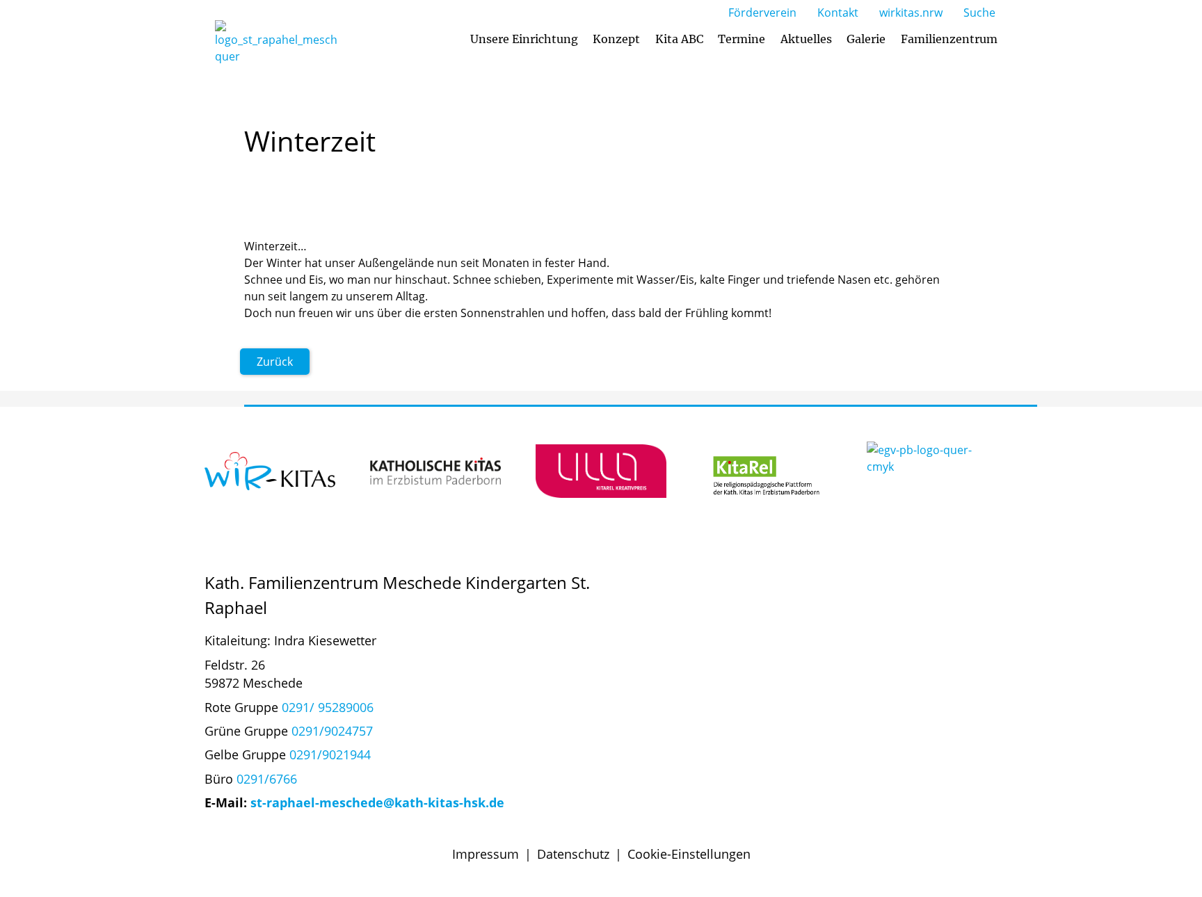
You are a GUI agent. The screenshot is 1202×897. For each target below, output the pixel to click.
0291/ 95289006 (328, 707)
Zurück (275, 361)
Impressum (485, 854)
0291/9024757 (332, 730)
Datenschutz (573, 854)
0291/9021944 (330, 754)
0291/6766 (267, 778)
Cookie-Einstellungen (689, 854)
